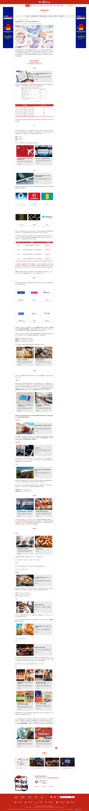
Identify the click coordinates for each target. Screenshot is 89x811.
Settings (79, 809)
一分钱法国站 (29, 802)
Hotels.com (47, 299)
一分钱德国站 (39, 802)
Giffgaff (34, 224)
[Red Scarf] (44, 1)
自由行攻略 (61, 16)
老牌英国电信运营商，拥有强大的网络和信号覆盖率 (34, 205)
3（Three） (21, 224)
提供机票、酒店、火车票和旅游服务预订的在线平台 (21, 322)
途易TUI (34, 320)
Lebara (47, 224)
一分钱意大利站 (61, 802)
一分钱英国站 (19, 802)
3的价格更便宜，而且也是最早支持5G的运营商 (21, 226)
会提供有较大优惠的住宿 (34, 300)
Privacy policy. (70, 809)
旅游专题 (50, 16)
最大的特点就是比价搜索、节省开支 (47, 321)
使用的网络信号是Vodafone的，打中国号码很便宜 (47, 226)
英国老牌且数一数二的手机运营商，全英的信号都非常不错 (21, 205)
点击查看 (44, 783)
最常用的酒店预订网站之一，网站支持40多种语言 (21, 301)
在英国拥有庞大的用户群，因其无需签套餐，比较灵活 (34, 226)
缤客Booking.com (21, 299)
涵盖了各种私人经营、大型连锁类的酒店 (47, 301)
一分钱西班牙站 (50, 802)
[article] (21, 764)
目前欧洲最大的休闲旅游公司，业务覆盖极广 (34, 322)
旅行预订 (55, 16)
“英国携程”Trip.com (21, 320)
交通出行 (27, 16)
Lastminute (34, 299)
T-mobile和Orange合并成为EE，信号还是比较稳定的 (47, 205)
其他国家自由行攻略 (43, 16)
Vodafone (34, 203)
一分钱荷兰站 (72, 802)
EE (47, 203)
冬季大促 (70, 5)
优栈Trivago (47, 320)
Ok (76, 809)
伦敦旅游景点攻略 (34, 16)
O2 (21, 203)
